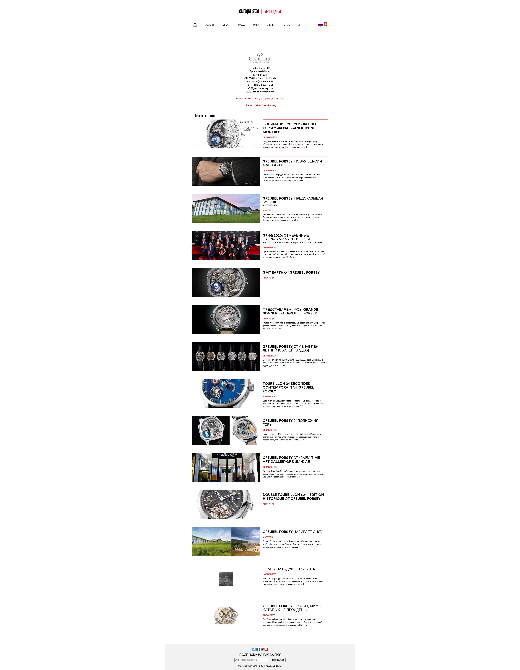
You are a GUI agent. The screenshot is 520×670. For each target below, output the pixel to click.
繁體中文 (269, 98)
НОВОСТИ (209, 25)
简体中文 (280, 98)
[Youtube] (266, 648)
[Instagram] (262, 648)
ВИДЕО (242, 25)
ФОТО (256, 25)
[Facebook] (258, 648)
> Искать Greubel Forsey (260, 105)
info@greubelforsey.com (260, 88)
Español (249, 98)
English (239, 98)
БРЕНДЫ (270, 25)
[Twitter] (254, 648)
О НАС (287, 25)
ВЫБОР (226, 25)
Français (259, 98)
